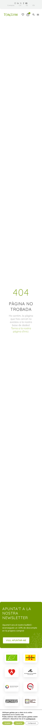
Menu (38, 14)
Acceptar (7, 723)
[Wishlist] (22, 14)
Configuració (32, 723)
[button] (33, 14)
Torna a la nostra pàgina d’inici (21, 330)
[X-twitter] (21, 3)
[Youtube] (26, 3)
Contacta (10, 5)
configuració (30, 719)
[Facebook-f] (23, 3)
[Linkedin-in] (18, 3)
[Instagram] (15, 3)
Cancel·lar (19, 723)
